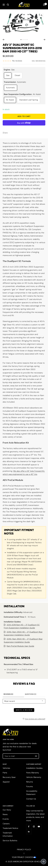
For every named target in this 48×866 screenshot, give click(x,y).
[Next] (44, 39)
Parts (5, 772)
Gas (7, 75)
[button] (43, 861)
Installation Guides (34, 768)
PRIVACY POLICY (24, 849)
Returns (29, 782)
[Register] (36, 756)
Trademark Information (8, 834)
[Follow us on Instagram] (33, 826)
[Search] (8, 5)
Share (5, 132)
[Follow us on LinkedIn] (28, 831)
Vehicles (6, 768)
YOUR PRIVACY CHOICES (22, 857)
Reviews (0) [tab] (8, 694)
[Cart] (44, 5)
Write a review (24, 710)
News (5, 814)
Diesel (17, 75)
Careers (6, 823)
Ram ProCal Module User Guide (20, 646)
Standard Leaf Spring (28, 100)
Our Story (7, 810)
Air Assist (10, 100)
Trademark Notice (10, 828)
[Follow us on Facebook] (28, 826)
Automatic (10, 87)
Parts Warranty (32, 772)
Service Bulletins (10, 840)
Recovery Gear (9, 777)
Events (6, 819)
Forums (29, 786)
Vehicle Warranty (33, 777)
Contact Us (31, 799)
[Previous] (4, 39)
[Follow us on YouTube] (38, 826)
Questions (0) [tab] (30, 694)
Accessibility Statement (31, 792)
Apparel (6, 782)
